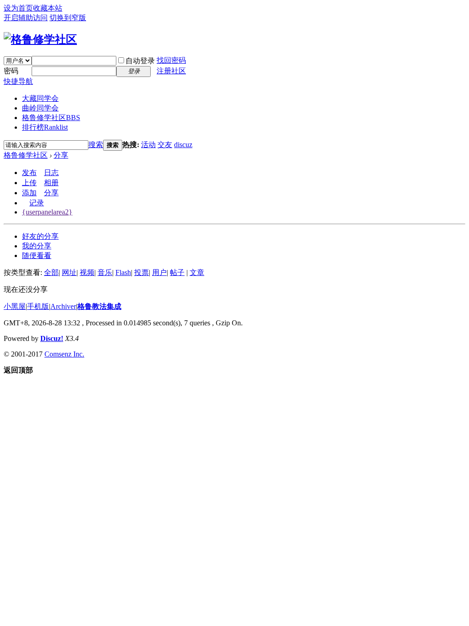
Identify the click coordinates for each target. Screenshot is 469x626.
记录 (36, 203)
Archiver (63, 306)
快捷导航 (18, 81)
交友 (165, 144)
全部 (51, 272)
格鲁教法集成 (99, 306)
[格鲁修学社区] (40, 39)
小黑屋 (15, 306)
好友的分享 (40, 236)
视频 (87, 272)
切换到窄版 (67, 18)
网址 (69, 272)
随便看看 (36, 255)
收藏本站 (47, 8)
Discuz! (51, 338)
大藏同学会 (40, 98)
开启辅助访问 (26, 18)
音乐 (105, 272)
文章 (197, 272)
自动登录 (140, 61)
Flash (123, 272)
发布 (29, 172)
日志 (51, 172)
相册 (51, 183)
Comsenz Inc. (64, 354)
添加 (29, 193)
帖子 (177, 272)
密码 (11, 71)
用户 (159, 272)
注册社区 (171, 71)
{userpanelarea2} (47, 212)
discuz (183, 144)
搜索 (95, 144)
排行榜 (45, 127)
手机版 (38, 306)
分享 (61, 155)
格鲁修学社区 (51, 117)
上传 (29, 183)
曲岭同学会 (40, 108)
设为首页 (18, 8)
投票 (141, 272)
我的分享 (36, 246)
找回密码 (171, 60)
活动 (148, 144)
